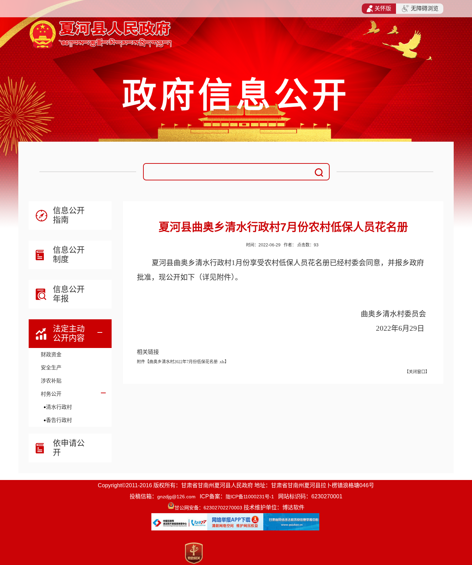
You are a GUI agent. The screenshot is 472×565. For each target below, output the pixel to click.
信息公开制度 (69, 254)
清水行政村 (59, 407)
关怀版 (383, 8)
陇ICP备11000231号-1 (250, 496)
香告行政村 (59, 420)
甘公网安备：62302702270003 (208, 507)
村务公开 (51, 394)
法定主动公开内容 (69, 333)
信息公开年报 (69, 294)
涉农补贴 (51, 381)
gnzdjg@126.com (176, 496)
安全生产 (51, 367)
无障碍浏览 (424, 8)
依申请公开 (69, 448)
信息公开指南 (69, 215)
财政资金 (51, 354)
